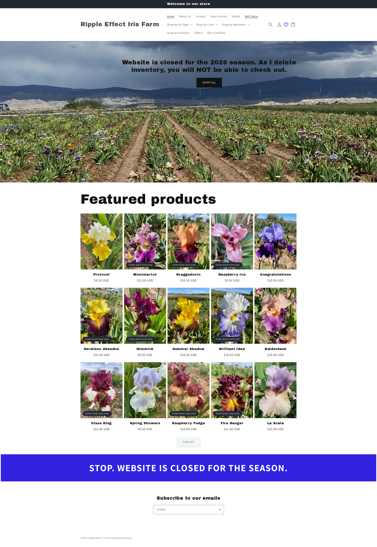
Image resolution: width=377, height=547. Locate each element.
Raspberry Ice (232, 274)
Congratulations (275, 274)
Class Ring (101, 423)
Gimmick (145, 349)
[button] (179, 24)
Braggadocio (188, 274)
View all (188, 441)
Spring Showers (145, 423)
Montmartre (144, 274)
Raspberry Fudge (188, 423)
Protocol (101, 274)
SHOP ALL (209, 82)
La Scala (275, 423)
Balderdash (275, 349)
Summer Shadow (188, 349)
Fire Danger (232, 423)
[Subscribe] (219, 509)
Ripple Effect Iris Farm (100, 538)
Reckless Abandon (101, 349)
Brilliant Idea (232, 349)
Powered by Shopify (122, 538)
